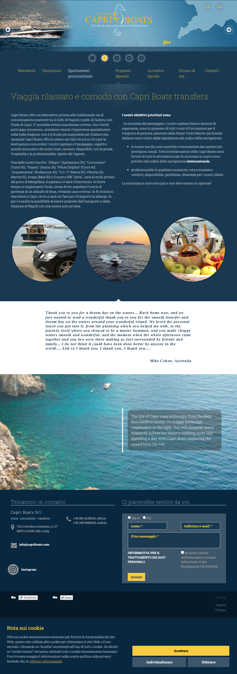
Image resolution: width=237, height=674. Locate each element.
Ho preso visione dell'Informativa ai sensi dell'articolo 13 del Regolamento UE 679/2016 (199, 559)
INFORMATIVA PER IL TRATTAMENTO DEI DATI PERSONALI (146, 557)
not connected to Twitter (55, 597)
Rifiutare (208, 662)
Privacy (220, 610)
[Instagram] (13, 569)
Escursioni (52, 70)
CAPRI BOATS (118, 29)
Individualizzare (159, 662)
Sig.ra (135, 518)
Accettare (181, 651)
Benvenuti (27, 70)
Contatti (212, 70)
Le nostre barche (156, 73)
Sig (148, 518)
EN (207, 7)
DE (219, 7)
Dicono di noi (187, 73)
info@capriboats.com (34, 544)
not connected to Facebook (13, 597)
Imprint (221, 605)
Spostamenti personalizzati (80, 73)
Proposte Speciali (123, 73)
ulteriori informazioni (46, 661)
